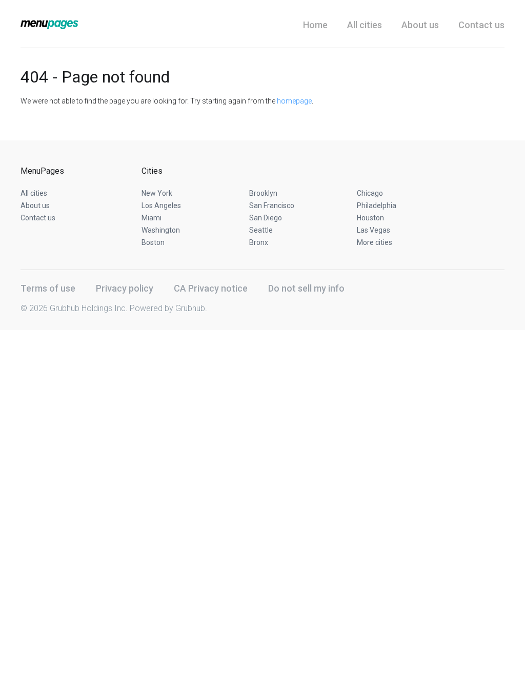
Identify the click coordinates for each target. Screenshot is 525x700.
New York (157, 193)
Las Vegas (373, 230)
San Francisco (271, 205)
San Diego (265, 218)
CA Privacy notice (211, 288)
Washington (161, 230)
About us (420, 24)
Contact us (481, 24)
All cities (364, 24)
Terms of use (48, 288)
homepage (294, 101)
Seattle (261, 230)
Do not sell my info (306, 288)
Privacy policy (124, 288)
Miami (151, 218)
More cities (374, 242)
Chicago (370, 193)
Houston (370, 218)
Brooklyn (263, 193)
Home (315, 24)
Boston (153, 242)
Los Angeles (161, 205)
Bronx (258, 242)
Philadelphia (376, 205)
